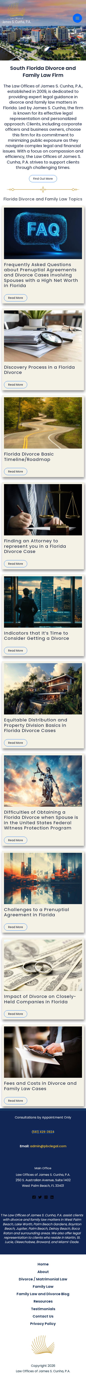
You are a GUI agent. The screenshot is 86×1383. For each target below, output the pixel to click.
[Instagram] (46, 1197)
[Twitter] (40, 1197)
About (43, 1271)
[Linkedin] (52, 1197)
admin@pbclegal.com (48, 1146)
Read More (15, 298)
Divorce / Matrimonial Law (43, 1279)
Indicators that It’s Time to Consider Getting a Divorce (36, 635)
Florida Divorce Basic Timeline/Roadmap (29, 456)
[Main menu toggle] (77, 18)
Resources (43, 1301)
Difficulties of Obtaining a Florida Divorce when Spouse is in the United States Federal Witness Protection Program (41, 820)
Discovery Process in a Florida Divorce (39, 369)
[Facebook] (34, 1197)
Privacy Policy (43, 1323)
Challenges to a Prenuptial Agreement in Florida (36, 912)
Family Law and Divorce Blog (43, 1293)
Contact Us (43, 1316)
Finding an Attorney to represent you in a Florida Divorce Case (35, 546)
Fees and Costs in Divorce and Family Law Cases (40, 1086)
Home (43, 1264)
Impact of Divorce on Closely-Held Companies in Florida (40, 999)
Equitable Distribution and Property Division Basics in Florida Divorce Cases (35, 725)
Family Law (43, 1286)
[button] (43, 178)
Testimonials (43, 1308)
